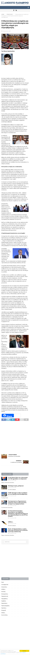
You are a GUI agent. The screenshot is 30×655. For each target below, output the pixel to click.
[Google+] (16, 10)
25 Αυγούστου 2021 (7, 31)
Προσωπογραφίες (5, 605)
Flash (2, 582)
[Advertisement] (15, 77)
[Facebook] (14, 10)
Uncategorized (4, 584)
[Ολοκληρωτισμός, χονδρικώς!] (4, 487)
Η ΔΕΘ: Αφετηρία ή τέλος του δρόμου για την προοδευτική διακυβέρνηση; (17, 493)
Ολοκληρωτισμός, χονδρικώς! (16, 485)
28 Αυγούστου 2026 (12, 480)
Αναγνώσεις (4, 587)
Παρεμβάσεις (4, 598)
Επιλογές (3, 591)
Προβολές (3, 601)
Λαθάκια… (10, 522)
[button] (28, 7)
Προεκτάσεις (4, 603)
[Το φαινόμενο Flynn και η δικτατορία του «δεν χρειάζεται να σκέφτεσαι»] (4, 479)
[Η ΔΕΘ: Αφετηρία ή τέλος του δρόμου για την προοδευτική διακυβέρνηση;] (4, 494)
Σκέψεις (3, 612)
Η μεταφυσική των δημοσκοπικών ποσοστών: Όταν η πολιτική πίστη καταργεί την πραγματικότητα (17, 502)
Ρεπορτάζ (3, 610)
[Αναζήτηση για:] (15, 542)
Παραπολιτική (4, 596)
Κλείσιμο (24, 650)
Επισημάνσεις (4, 594)
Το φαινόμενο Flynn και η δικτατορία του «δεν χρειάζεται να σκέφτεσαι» (18, 478)
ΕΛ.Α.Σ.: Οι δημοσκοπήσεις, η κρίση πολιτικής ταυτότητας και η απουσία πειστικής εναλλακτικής (18, 530)
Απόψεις (3, 589)
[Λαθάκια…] (4, 523)
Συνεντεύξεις (4, 615)
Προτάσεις (3, 608)
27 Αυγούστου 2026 (12, 505)
